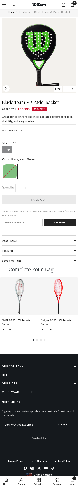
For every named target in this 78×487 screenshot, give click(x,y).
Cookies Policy (62, 461)
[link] (21, 481)
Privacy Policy (15, 461)
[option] (39, 55)
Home (11, 12)
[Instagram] (32, 468)
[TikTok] (52, 468)
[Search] (14, 5)
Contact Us (39, 438)
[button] (66, 89)
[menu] (4, 4)
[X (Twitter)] (39, 468)
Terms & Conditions (38, 461)
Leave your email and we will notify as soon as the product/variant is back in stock (39, 213)
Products (24, 12)
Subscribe (60, 222)
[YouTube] (46, 468)
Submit (62, 424)
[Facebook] (25, 468)
